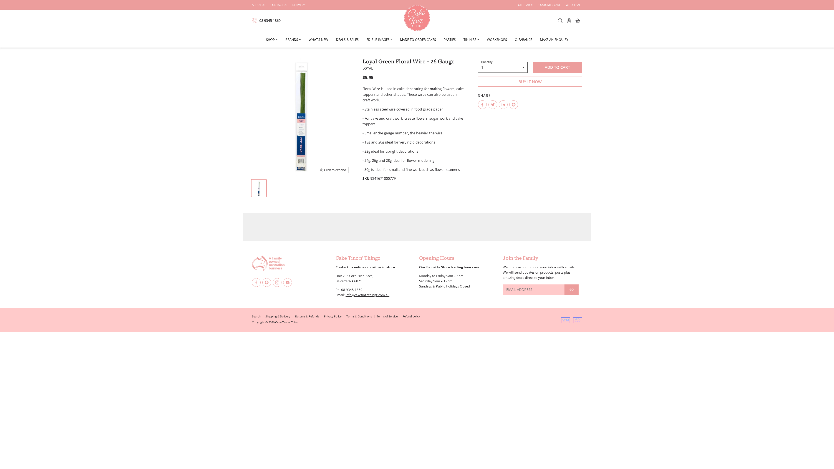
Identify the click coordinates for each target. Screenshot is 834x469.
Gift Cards (525, 4)
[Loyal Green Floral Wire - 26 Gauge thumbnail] (259, 188)
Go (571, 289)
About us (258, 4)
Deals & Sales (347, 39)
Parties (450, 39)
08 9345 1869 (270, 21)
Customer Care (549, 4)
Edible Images (377, 39)
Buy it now (530, 81)
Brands (291, 39)
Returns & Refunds (307, 316)
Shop (270, 39)
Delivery (298, 4)
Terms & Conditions (359, 316)
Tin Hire (469, 39)
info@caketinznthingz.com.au (367, 295)
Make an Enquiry (554, 39)
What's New (318, 39)
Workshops (497, 39)
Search (256, 316)
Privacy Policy (333, 316)
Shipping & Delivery (277, 316)
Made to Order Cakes (418, 39)
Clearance (523, 39)
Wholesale (574, 4)
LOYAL (367, 68)
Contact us (278, 4)
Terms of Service (387, 316)
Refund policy (411, 316)
